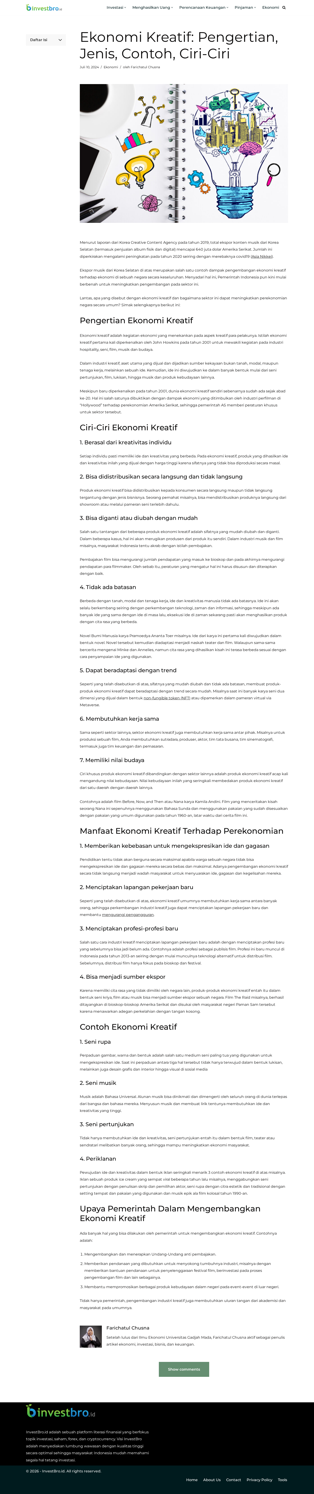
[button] (125, 7)
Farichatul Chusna (145, 67)
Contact (233, 1480)
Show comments (184, 1369)
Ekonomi (270, 7)
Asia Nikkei (262, 256)
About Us (212, 1480)
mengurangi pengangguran (128, 915)
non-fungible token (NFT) (167, 698)
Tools (282, 1480)
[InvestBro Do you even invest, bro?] (44, 7)
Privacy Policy (259, 1480)
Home (192, 1480)
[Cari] (284, 7)
